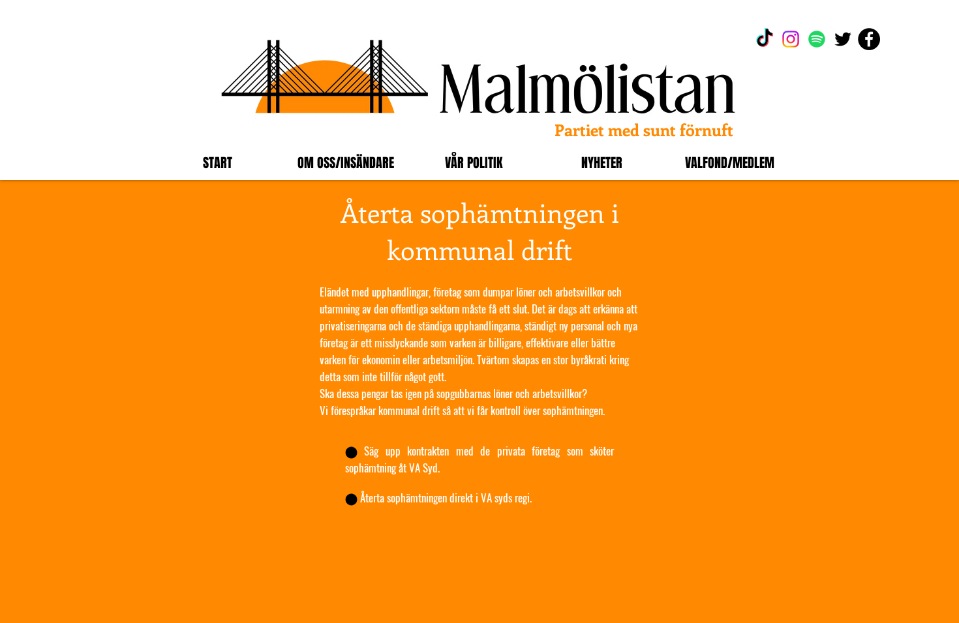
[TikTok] (765, 39)
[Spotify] (817, 39)
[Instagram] (791, 39)
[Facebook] (869, 39)
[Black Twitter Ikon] (843, 39)
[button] (346, 163)
